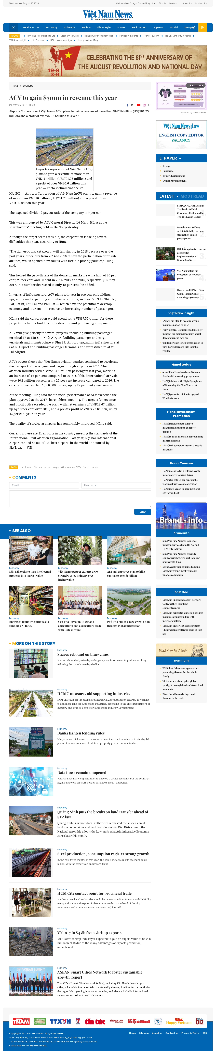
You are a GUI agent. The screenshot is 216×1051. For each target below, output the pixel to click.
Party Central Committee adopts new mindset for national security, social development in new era (182, 333)
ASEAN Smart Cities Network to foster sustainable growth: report (99, 974)
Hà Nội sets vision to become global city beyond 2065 (181, 490)
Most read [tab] (192, 196)
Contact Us (201, 3)
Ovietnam (174, 3)
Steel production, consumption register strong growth (103, 853)
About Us (187, 3)
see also (21, 530)
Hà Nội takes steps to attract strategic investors (182, 447)
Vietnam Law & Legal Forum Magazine (135, 3)
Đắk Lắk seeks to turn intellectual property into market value (30, 573)
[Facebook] (127, 105)
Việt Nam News (108, 15)
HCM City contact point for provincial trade (94, 893)
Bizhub (162, 3)
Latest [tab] (166, 196)
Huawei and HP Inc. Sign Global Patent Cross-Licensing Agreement (190, 293)
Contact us (171, 1033)
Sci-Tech (69, 27)
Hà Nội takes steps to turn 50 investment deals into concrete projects (179, 427)
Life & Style (104, 27)
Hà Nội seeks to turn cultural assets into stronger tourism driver (181, 473)
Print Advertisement (174, 175)
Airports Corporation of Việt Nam (70, 467)
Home (15, 85)
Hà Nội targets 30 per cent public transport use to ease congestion (180, 481)
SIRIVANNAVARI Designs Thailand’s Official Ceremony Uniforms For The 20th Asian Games (190, 211)
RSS (205, 1033)
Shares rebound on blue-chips (83, 654)
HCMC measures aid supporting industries (93, 693)
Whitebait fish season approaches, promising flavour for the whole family (181, 672)
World (174, 27)
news (95, 467)
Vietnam (26, 467)
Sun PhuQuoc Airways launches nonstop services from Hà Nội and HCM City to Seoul (181, 545)
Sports (121, 27)
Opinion (159, 27)
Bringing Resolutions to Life (41, 35)
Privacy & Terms (190, 1033)
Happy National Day (88, 40)
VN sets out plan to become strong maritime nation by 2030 (181, 322)
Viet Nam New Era (70, 35)
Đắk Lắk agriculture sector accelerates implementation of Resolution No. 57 (191, 254)
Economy (51, 27)
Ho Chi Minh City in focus (178, 35)
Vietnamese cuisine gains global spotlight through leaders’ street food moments (183, 685)
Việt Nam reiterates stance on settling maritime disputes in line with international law (183, 616)
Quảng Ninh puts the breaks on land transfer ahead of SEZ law (102, 814)
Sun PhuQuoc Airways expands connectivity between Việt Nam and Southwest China (181, 557)
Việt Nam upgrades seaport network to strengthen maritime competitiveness (182, 603)
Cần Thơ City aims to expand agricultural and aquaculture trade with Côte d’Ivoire (79, 626)
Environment (139, 27)
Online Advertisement (174, 180)
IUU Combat (38, 40)
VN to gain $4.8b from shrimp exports (89, 932)
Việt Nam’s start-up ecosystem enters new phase (189, 274)
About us (157, 1033)
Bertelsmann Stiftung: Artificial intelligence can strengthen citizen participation (190, 233)
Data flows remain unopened (81, 772)
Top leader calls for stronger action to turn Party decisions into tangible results (183, 346)
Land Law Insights (128, 35)
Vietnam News (42, 467)
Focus (14, 35)
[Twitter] (132, 105)
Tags (14, 467)
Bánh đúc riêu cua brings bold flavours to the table (179, 696)
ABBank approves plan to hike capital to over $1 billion (126, 573)
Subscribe (168, 170)
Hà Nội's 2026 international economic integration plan (183, 438)
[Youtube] (138, 105)
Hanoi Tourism (151, 35)
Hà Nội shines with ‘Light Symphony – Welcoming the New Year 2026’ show (182, 385)
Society (86, 27)
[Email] (149, 105)
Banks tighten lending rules (81, 732)
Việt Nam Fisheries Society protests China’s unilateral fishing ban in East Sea (182, 629)
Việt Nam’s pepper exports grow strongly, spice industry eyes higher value (78, 575)
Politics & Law (31, 27)
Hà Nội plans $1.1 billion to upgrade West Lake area (181, 396)
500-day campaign (61, 40)
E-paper (168, 158)
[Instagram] (144, 105)
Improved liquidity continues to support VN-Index (29, 624)
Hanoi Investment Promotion (99, 35)
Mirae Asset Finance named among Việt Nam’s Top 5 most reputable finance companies (181, 570)
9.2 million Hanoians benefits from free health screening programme (181, 374)
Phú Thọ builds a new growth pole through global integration (128, 624)
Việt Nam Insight (17, 40)
